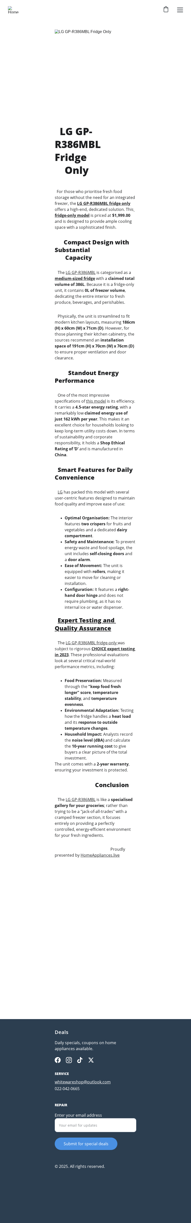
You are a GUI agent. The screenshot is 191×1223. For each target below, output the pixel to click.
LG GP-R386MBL (81, 272)
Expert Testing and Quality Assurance (85, 624)
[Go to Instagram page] (69, 1060)
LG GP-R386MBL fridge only (103, 203)
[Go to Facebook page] (58, 1060)
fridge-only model (72, 215)
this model (96, 401)
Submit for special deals (86, 1144)
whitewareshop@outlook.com (83, 1082)
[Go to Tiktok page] (80, 1060)
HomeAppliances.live (100, 855)
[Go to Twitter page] (91, 1060)
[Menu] (180, 10)
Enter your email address (78, 1115)
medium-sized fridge (75, 278)
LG (60, 492)
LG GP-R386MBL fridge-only (91, 643)
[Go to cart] (166, 10)
